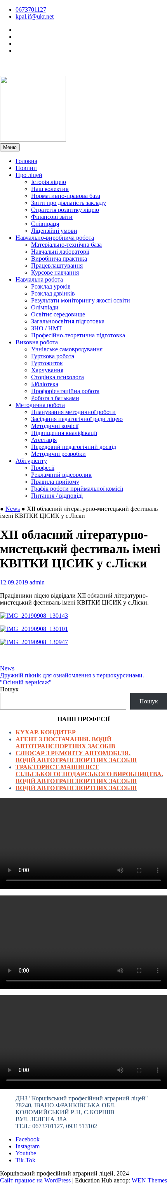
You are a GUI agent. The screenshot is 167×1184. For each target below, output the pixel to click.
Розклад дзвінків (53, 293)
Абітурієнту (31, 460)
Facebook (28, 1139)
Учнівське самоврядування (67, 349)
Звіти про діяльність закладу (68, 202)
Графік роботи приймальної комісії (77, 488)
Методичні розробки (58, 453)
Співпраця (45, 223)
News (12, 508)
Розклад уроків (51, 286)
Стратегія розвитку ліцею (65, 209)
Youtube (26, 1153)
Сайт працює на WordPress (35, 1180)
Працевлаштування (57, 265)
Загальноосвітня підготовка (67, 321)
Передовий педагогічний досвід (73, 446)
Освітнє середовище (58, 314)
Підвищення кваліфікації (64, 433)
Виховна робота (37, 342)
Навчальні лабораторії (60, 251)
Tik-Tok (25, 1160)
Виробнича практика (59, 258)
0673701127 (31, 9)
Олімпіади (45, 307)
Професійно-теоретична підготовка (78, 335)
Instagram (28, 1146)
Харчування (47, 370)
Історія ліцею (48, 182)
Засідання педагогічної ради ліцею (77, 419)
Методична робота (40, 405)
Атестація (44, 439)
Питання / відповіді (57, 495)
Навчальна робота (39, 279)
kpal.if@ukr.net (35, 16)
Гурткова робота (52, 356)
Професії (42, 467)
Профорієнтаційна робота (65, 391)
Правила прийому (55, 481)
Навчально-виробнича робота (55, 237)
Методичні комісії (54, 426)
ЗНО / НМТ (46, 328)
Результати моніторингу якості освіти (80, 300)
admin (37, 582)
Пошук (9, 689)
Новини (26, 168)
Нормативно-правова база (65, 195)
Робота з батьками (55, 398)
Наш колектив (50, 189)
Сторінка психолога (57, 377)
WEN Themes (149, 1180)
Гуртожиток (47, 363)
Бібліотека (44, 384)
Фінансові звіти (52, 216)
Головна (26, 161)
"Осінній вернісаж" (26, 682)
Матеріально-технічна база (66, 244)
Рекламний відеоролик (61, 474)
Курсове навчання (55, 272)
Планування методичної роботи (73, 412)
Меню (10, 147)
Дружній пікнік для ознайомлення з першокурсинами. (72, 675)
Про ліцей (29, 175)
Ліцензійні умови (54, 230)
